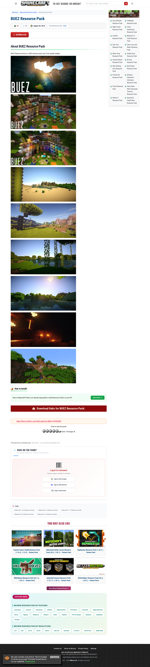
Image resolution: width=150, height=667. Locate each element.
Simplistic (99, 615)
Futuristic (85, 610)
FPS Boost (73, 610)
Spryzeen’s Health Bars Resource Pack (132, 100)
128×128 (56, 630)
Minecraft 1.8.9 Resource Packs (24, 514)
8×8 (22, 630)
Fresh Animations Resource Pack (132, 29)
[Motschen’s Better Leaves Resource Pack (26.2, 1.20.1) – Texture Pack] (59, 538)
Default (49, 610)
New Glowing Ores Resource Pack (117, 68)
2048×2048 (99, 630)
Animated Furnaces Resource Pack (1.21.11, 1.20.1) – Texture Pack (59, 579)
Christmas (39, 610)
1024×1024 (87, 630)
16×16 (30, 630)
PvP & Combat (76, 615)
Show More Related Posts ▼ (59, 588)
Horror (16, 615)
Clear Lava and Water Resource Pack (132, 47)
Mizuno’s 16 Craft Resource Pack (132, 38)
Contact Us (58, 648)
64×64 (47, 630)
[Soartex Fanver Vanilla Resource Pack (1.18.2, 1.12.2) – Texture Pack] (27, 538)
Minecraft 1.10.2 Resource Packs (24, 510)
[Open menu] (16, 3)
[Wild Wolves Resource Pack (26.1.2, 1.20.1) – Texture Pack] (27, 566)
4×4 (15, 630)
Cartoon (28, 610)
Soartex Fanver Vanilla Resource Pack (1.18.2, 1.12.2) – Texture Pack (27, 551)
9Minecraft (73, 660)
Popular (64, 615)
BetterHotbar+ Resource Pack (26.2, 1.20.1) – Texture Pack (90, 579)
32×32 (38, 630)
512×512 (76, 630)
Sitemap (93, 648)
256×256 (66, 630)
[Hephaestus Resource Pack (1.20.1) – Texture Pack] (91, 538)
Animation (17, 610)
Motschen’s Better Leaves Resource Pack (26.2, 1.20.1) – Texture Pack (58, 551)
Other (55, 615)
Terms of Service (70, 648)
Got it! (54, 657)
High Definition (98, 610)
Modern (46, 615)
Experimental (61, 610)
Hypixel (25, 615)
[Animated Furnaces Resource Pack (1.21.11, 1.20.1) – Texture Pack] (59, 566)
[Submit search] (126, 3)
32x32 (65, 26)
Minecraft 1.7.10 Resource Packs (72, 510)
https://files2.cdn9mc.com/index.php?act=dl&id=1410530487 (39, 421)
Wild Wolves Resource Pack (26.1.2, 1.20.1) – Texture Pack (26, 579)
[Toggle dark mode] (132, 4)
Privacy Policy (83, 648)
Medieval (36, 615)
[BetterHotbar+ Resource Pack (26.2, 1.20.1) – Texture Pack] (91, 566)
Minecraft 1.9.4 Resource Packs (47, 514)
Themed (17, 619)
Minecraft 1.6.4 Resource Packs (48, 510)
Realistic (88, 615)
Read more (30, 661)
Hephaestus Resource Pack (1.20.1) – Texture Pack (90, 551)
